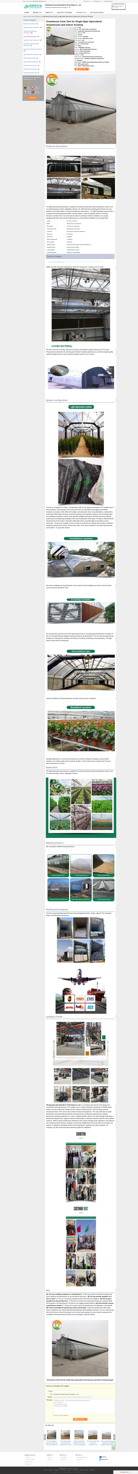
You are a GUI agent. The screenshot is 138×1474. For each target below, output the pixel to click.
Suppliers (56, 1470)
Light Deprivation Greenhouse (31, 54)
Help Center (28, 1464)
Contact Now (32, 97)
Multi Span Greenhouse (29, 23)
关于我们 (86, 1470)
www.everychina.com (73, 1468)
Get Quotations (97, 12)
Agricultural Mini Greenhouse (31, 61)
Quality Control (64, 12)
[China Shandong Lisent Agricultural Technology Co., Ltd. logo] (33, 9)
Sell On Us (78, 1455)
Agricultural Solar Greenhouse (31, 40)
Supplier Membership (81, 1457)
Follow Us (105, 1459)
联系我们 (92, 1470)
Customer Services (29, 1455)
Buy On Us (63, 1455)
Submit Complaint (29, 1459)
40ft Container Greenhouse (30, 69)
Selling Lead (79, 1459)
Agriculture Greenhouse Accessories (32, 49)
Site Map (63, 1470)
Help (81, 1470)
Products (37, 12)
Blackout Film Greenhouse (30, 65)
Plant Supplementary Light (30, 72)
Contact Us (81, 12)
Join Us (49, 1459)
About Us (49, 12)
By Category (64, 1457)
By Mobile (63, 1459)
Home (26, 12)
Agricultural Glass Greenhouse (31, 27)
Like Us (104, 1457)
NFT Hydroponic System (29, 58)
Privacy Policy (28, 1461)
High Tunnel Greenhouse (34, 16)
